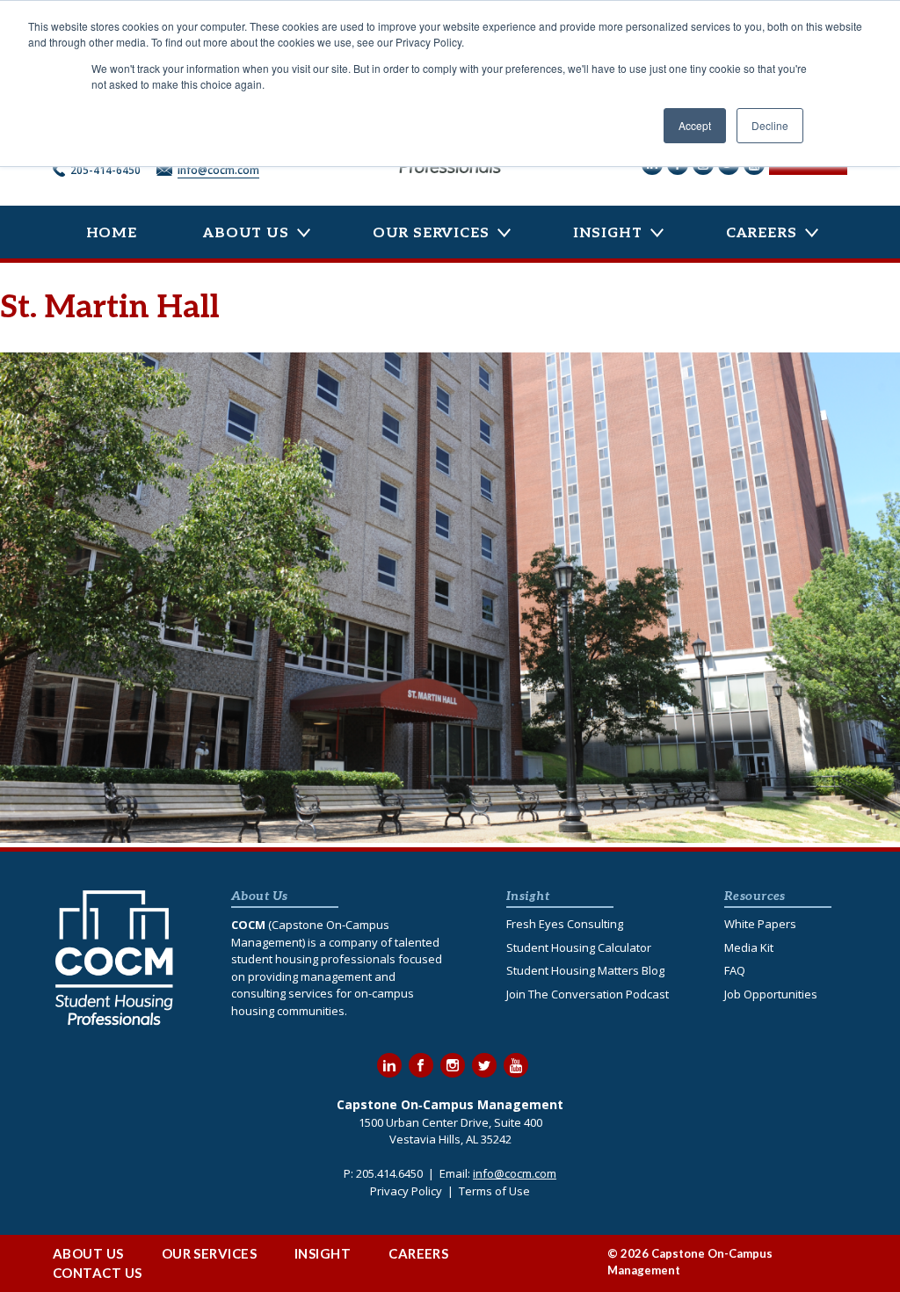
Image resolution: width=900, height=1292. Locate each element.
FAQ (734, 970)
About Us (245, 233)
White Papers (760, 924)
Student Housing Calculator (578, 947)
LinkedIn (389, 1065)
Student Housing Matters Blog (585, 970)
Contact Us (97, 1273)
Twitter (484, 1065)
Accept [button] (695, 125)
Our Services (431, 233)
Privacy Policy (406, 1191)
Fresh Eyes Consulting (564, 924)
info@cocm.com (218, 170)
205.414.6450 (389, 1173)
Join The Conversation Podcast (587, 994)
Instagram (452, 1065)
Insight (607, 233)
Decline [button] (769, 125)
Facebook (421, 1065)
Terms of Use (494, 1191)
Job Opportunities (770, 994)
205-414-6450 (105, 170)
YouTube (516, 1065)
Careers (761, 233)
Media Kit (748, 947)
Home (111, 233)
